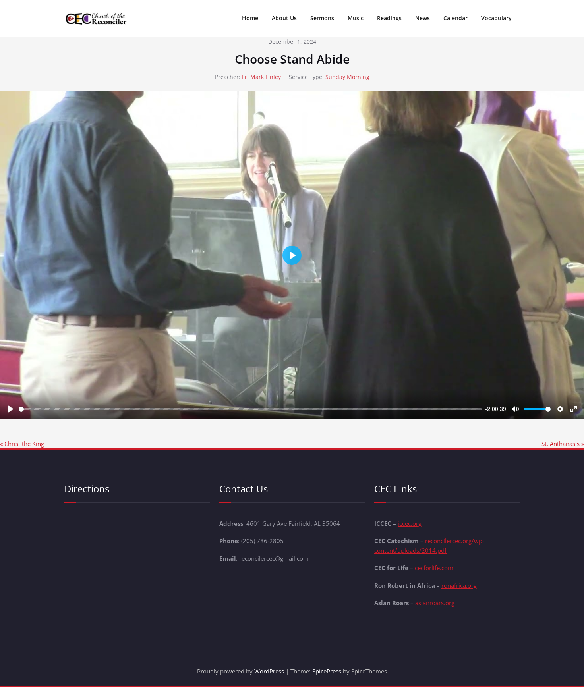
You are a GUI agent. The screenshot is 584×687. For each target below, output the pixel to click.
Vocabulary (496, 18)
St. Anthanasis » (562, 444)
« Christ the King (22, 444)
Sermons (322, 18)
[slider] (250, 409)
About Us (284, 18)
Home (250, 18)
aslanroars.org (434, 603)
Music (356, 18)
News (422, 18)
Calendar (455, 18)
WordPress (269, 671)
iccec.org (410, 523)
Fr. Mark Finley (261, 77)
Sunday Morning (347, 77)
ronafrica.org (459, 585)
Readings (389, 18)
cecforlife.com (434, 568)
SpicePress (326, 671)
